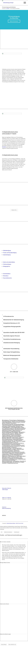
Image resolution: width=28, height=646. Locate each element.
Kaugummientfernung (15, 431)
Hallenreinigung (11, 426)
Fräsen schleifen (6, 433)
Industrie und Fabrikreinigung (18, 421)
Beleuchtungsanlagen (7, 437)
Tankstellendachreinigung (8, 429)
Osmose (13, 441)
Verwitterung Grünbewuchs (8, 434)
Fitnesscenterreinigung (16, 445)
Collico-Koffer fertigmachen (8, 453)
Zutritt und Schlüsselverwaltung (13, 445)
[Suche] (21, 2)
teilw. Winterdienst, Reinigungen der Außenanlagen (12, 457)
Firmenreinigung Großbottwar (9, 7)
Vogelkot (21, 433)
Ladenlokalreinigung (6, 422)
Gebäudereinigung (7, 250)
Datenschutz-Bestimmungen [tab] (5, 634)
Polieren (12, 433)
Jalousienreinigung (15, 444)
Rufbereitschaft (21, 459)
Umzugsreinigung (18, 440)
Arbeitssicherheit (15, 457)
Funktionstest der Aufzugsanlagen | (10, 459)
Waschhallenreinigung (20, 429)
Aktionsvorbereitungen (7, 461)
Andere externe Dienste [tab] (4, 603)
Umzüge (14, 449)
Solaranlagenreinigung (18, 439)
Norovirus (9, 438)
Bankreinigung (20, 420)
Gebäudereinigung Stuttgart (11, 523)
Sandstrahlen (22, 432)
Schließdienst (16, 461)
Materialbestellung (18, 454)
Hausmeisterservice (7, 278)
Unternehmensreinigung (7, 424)
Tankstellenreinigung (15, 427)
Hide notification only (12, 644)
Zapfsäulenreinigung (6, 430)
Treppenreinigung (6, 435)
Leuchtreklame (17, 436)
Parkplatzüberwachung (12, 463)
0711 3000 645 (14, 371)
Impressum (4, 507)
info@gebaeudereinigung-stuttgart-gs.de (14, 408)
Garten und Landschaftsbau (9, 262)
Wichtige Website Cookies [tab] (5, 562)
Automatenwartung (6, 452)
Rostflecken (17, 434)
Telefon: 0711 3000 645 (6, 497)
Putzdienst (21, 437)
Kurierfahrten (17, 446)
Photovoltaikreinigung (7, 439)
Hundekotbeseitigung (18, 424)
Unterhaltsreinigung (6, 441)
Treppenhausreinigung (16, 435)
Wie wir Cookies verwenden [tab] (5, 541)
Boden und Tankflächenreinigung (13, 427)
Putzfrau (8, 423)
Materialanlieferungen (7, 448)
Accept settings (3, 644)
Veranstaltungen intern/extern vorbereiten (13, 449)
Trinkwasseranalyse (16, 425)
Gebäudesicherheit (6, 457)
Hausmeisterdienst (6, 444)
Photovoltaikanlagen (16, 438)
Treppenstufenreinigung (7, 436)
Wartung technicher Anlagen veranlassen (13, 446)
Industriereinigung (7, 254)
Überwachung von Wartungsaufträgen (16, 456)
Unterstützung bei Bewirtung (8, 460)
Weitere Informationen (8, 532)
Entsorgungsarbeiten (7, 449)
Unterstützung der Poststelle (17, 452)
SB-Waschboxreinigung (20, 428)
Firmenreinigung (13, 420)
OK (1, 532)
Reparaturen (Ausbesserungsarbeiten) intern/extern (10, 450)
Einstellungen (16, 532)
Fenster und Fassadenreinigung (9, 252)
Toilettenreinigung (16, 422)
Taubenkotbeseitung (6, 425)
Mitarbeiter (4, 147)
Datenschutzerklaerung (6, 508)
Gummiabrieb (15, 432)
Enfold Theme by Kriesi (19, 523)
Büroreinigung (5, 420)
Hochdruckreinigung (6, 432)
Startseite (7, 8)
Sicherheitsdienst (6, 273)
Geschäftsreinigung (6, 421)
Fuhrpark (12, 454)
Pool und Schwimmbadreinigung (10, 442)
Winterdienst (5, 275)
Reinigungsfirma (6, 266)
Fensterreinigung (6, 445)
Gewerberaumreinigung (18, 443)
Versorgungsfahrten (17, 448)
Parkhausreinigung (7, 264)
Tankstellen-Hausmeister (7, 440)
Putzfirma (4, 438)
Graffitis (16, 433)
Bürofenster (15, 437)
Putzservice (13, 423)
